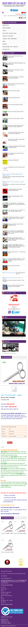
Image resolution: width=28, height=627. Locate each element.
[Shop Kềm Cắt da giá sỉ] (14, 5)
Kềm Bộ (5, 44)
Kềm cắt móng (6, 28)
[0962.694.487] (10, 312)
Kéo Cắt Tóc (6, 49)
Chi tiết (2, 447)
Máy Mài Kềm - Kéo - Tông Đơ (10, 46)
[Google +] (21, 17)
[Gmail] (23, 17)
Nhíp (4, 41)
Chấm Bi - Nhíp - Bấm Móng (10, 38)
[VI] (22, 12)
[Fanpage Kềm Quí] (20, 17)
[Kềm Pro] (20, 562)
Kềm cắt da (6, 25)
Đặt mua (10, 442)
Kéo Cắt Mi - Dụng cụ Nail (9, 33)
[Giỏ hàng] (3, 12)
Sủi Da (4, 30)
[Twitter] (25, 17)
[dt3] (7, 562)
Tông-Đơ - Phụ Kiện (8, 36)
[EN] (25, 12)
